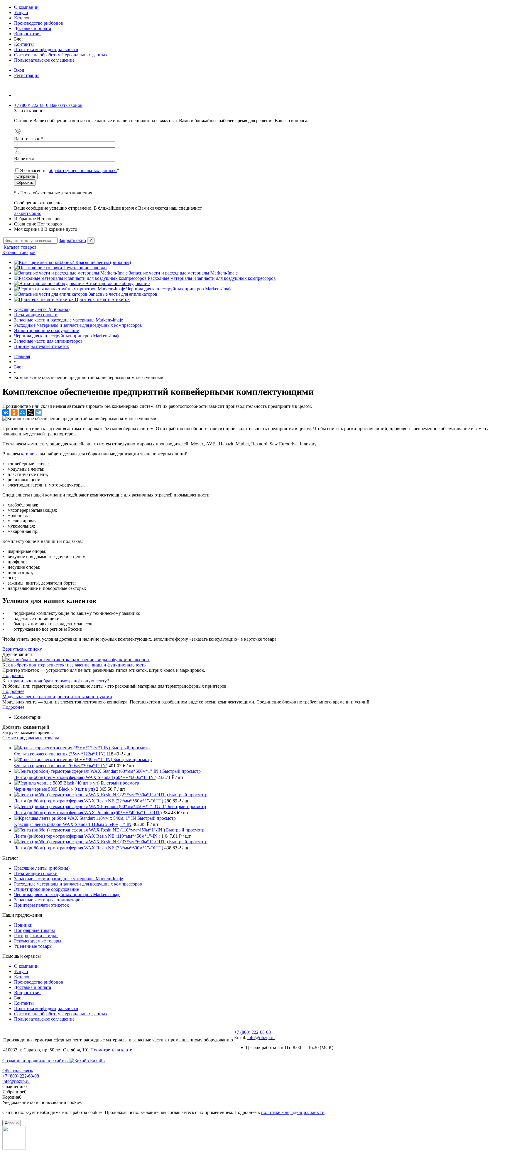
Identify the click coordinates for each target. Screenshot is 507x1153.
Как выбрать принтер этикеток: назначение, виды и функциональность (74, 664)
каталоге (29, 453)
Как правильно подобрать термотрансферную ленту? (55, 680)
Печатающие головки (85, 267)
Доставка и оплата (32, 28)
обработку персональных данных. (83, 170)
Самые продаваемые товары (30, 737)
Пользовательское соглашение (44, 60)
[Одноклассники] (14, 412)
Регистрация (26, 75)
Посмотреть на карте (111, 1049)
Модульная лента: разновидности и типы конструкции (57, 696)
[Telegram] (38, 412)
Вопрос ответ (27, 33)
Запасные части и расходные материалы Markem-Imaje (183, 272)
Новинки (23, 925)
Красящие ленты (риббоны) (103, 262)
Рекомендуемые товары (37, 940)
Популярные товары (34, 930)
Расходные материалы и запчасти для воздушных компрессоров (212, 278)
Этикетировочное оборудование (117, 283)
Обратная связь (17, 1070)
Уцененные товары (33, 946)
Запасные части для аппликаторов (123, 294)
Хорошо (11, 1123)
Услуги (21, 12)
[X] (30, 412)
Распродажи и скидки (36, 935)
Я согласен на (69, 170)
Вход (19, 70)
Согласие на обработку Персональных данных (60, 54)
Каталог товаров (19, 247)
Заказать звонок (66, 105)
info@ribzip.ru (261, 1037)
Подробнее (13, 675)
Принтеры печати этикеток (102, 299)
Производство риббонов (38, 23)
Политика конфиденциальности (46, 49)
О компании (26, 7)
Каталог (22, 17)
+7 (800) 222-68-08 (252, 1032)
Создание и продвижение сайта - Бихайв (53, 1060)
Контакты (24, 44)
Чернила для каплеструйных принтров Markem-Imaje (179, 288)
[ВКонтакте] (5, 412)
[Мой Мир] (22, 412)
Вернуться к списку (22, 649)
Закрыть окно (27, 213)
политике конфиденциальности (293, 1112)
